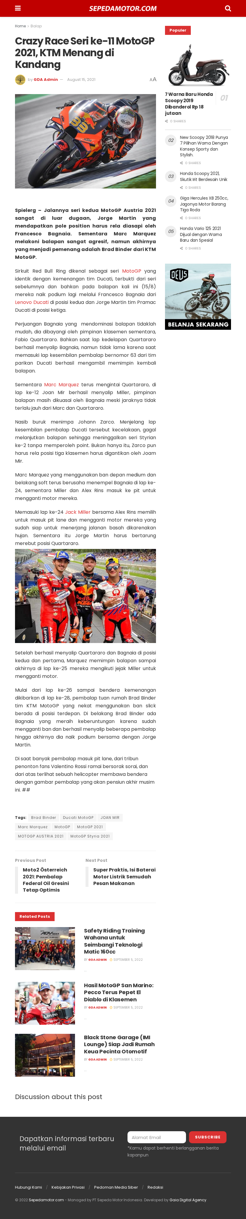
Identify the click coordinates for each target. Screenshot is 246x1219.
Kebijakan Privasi (68, 1187)
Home (20, 26)
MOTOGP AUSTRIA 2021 (41, 836)
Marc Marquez (61, 384)
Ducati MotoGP (78, 817)
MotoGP (131, 271)
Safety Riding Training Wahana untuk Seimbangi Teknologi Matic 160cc (114, 941)
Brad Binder (43, 817)
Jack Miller (77, 512)
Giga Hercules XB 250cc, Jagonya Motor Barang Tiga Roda (204, 204)
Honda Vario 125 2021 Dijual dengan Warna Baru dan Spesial (201, 234)
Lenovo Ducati (32, 302)
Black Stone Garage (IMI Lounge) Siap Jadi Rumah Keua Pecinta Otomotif (119, 1044)
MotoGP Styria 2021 (90, 836)
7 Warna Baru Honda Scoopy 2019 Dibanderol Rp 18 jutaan (189, 103)
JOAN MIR (110, 817)
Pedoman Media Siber (116, 1187)
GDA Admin (46, 79)
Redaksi (155, 1187)
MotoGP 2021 (90, 826)
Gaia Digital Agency (188, 1199)
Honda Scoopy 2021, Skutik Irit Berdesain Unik (203, 176)
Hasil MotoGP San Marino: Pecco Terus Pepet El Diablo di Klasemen (118, 992)
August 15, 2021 (81, 79)
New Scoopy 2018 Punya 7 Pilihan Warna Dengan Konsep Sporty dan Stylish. (204, 146)
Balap (36, 26)
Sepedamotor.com (46, 1199)
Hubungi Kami (28, 1187)
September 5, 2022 (127, 959)
